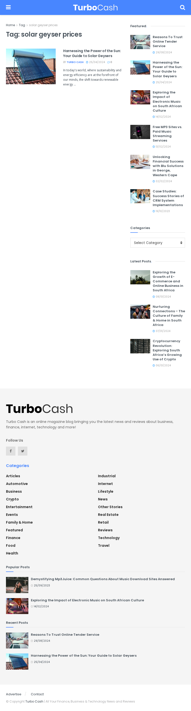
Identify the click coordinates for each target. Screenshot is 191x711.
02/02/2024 (163, 181)
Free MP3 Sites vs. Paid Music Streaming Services (167, 134)
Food (10, 545)
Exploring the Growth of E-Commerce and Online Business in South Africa (168, 281)
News (103, 499)
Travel (103, 545)
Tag (22, 25)
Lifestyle (105, 491)
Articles (13, 476)
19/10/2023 (162, 211)
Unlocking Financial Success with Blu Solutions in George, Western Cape (168, 166)
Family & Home (19, 522)
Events (12, 514)
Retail (103, 522)
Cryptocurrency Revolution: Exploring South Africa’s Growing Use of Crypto (167, 350)
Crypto (12, 499)
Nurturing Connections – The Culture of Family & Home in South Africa (169, 315)
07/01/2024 (162, 331)
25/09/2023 (41, 585)
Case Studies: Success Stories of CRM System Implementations (168, 198)
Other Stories (110, 506)
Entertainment (19, 506)
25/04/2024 (96, 62)
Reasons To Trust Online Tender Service (168, 41)
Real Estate (108, 514)
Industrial (107, 476)
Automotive (17, 483)
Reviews (105, 530)
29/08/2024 (163, 52)
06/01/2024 (163, 365)
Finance (13, 537)
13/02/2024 (163, 147)
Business (14, 491)
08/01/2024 (163, 297)
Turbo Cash (75, 62)
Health (12, 553)
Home (10, 25)
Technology (109, 537)
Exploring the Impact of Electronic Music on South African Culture (167, 101)
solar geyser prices (43, 25)
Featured (14, 530)
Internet (105, 483)
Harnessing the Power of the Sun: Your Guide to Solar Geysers (92, 53)
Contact (37, 694)
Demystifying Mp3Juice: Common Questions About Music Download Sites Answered (103, 579)
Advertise (13, 694)
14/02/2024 (163, 117)
